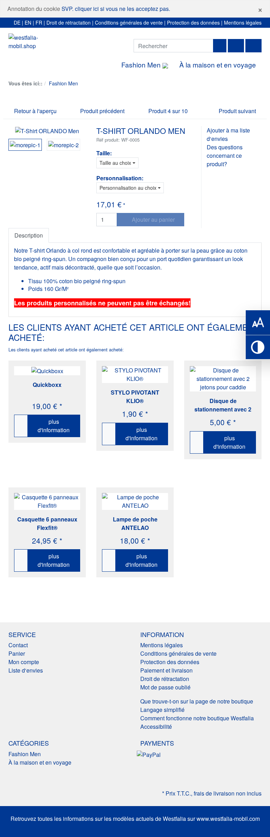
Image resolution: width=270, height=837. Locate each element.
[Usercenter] (236, 45)
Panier (16, 653)
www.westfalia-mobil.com (228, 819)
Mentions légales (243, 22)
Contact (18, 645)
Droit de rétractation (68, 22)
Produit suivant (238, 111)
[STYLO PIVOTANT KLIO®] (135, 374)
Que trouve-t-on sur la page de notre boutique (196, 701)
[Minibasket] (253, 45)
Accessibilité (156, 726)
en (28, 22)
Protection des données (193, 22)
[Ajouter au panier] (21, 426)
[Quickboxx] (47, 370)
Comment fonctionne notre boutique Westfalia (197, 718)
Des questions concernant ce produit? (225, 155)
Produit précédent (101, 111)
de (17, 22)
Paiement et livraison (166, 670)
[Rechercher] (219, 45)
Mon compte (23, 662)
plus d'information (54, 425)
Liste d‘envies (25, 670)
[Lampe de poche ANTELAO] (135, 501)
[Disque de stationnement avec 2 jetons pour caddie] (223, 378)
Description (28, 235)
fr (39, 22)
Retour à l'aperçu (35, 111)
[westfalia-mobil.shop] (34, 41)
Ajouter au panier (152, 219)
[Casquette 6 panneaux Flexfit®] (47, 501)
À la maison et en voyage (217, 64)
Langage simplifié (162, 710)
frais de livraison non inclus (228, 793)
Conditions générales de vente (129, 22)
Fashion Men (141, 64)
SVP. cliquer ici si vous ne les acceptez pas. (116, 9)
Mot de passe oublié (165, 687)
